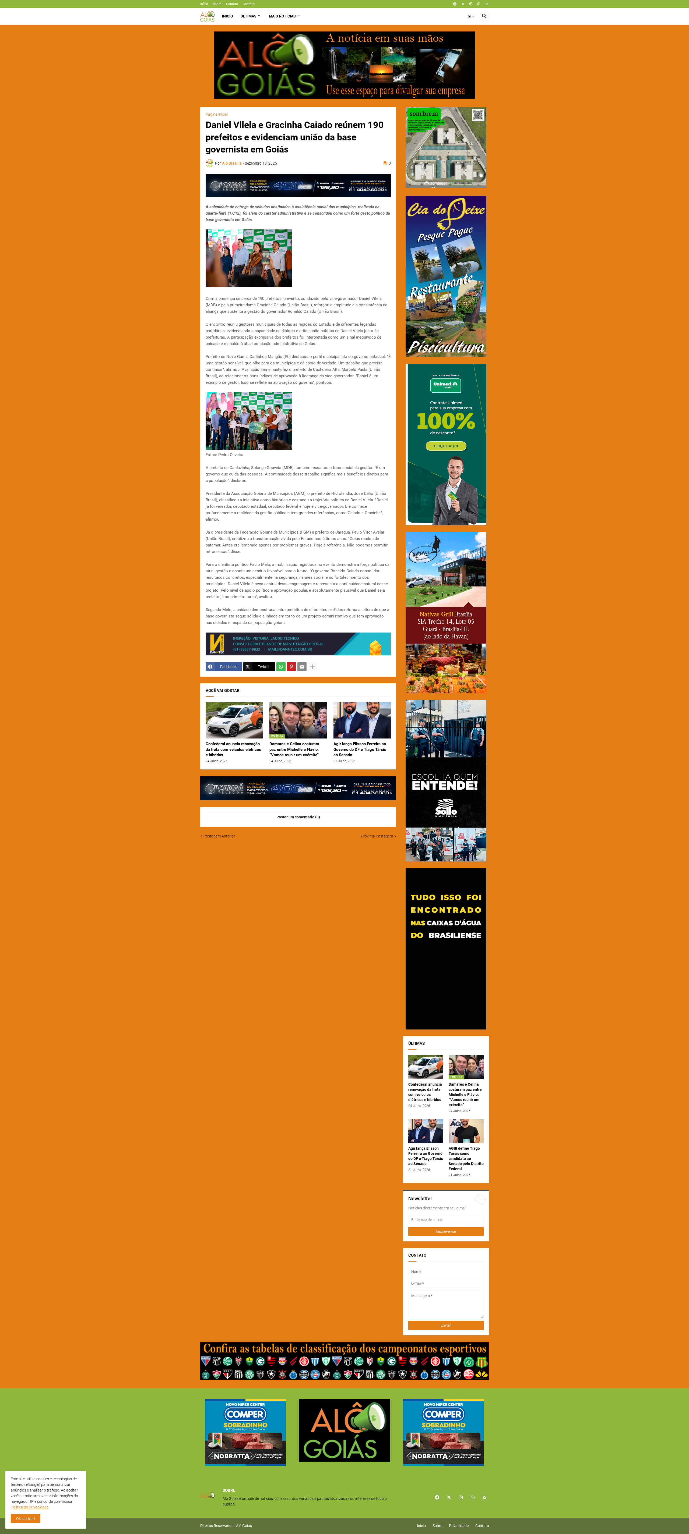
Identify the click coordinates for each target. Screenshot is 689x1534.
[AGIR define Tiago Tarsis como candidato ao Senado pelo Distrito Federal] (466, 1131)
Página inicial (217, 114)
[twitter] (463, 4)
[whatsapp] (478, 4)
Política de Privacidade (29, 1507)
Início (204, 4)
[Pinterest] (291, 666)
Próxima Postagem (377, 836)
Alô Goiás (244, 1526)
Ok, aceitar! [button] (25, 1519)
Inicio (227, 16)
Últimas (248, 16)
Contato (232, 4)
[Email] (302, 666)
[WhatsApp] (281, 666)
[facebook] (454, 4)
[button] (471, 16)
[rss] (487, 4)
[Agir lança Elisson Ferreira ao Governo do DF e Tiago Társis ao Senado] (362, 720)
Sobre (217, 4)
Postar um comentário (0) (298, 817)
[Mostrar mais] (312, 666)
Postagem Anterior (219, 836)
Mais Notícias (282, 16)
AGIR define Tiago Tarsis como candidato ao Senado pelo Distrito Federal (466, 1158)
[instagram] (470, 4)
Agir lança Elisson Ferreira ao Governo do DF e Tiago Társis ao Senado (359, 749)
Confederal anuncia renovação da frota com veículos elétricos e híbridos (233, 749)
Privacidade (459, 1526)
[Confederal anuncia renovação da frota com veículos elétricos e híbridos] (234, 720)
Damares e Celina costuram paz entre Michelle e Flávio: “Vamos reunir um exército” (294, 749)
